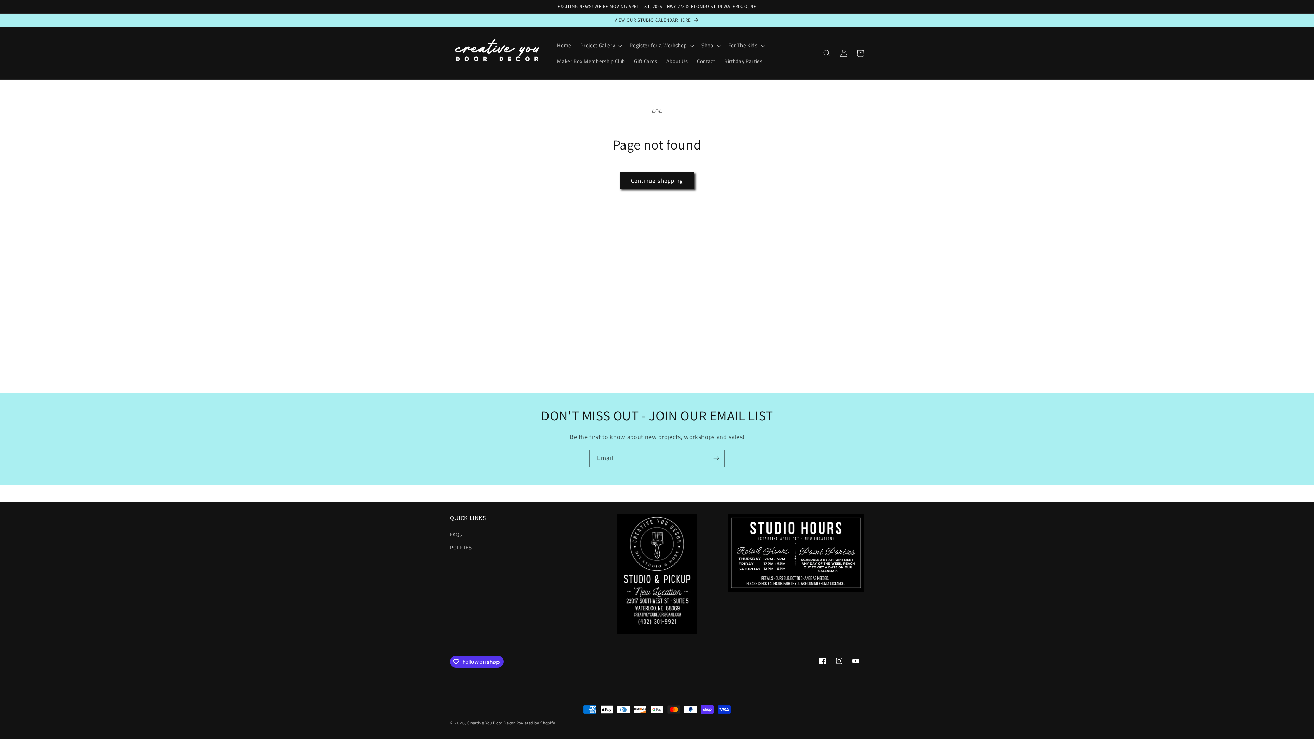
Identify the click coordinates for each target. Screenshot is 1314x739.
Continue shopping (657, 180)
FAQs (456, 535)
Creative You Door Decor (491, 722)
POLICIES (461, 548)
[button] (600, 45)
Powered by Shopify (535, 722)
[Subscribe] (716, 458)
